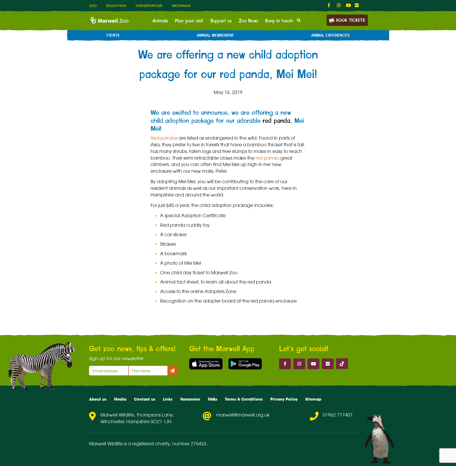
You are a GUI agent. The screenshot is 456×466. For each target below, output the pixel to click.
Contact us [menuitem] (144, 399)
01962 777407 (338, 415)
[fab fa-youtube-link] (348, 5)
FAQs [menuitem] (212, 399)
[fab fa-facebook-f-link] (330, 5)
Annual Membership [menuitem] (215, 35)
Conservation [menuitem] (149, 6)
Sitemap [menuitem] (313, 399)
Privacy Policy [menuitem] (284, 399)
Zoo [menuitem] (93, 6)
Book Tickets (350, 20)
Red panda (172, 225)
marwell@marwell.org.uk (243, 415)
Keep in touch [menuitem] (279, 21)
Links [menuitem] (167, 399)
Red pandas (164, 138)
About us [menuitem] (97, 399)
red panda (276, 121)
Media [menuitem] (120, 399)
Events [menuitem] (112, 35)
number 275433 (189, 443)
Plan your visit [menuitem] (189, 21)
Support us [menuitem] (221, 21)
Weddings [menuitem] (181, 6)
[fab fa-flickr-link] (357, 5)
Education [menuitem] (116, 6)
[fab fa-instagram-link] (339, 5)
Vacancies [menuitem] (190, 399)
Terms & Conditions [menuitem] (244, 399)
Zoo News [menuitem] (248, 21)
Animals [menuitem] (160, 21)
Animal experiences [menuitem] (330, 35)
